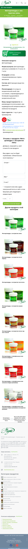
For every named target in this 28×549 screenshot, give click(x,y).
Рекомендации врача (7, 519)
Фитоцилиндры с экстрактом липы (12, 233)
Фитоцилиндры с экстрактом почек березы (12, 257)
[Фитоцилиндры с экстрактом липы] (14, 222)
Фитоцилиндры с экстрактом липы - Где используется (14, 47)
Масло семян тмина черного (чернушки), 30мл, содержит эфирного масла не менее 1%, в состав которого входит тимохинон (20, 419)
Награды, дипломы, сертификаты (9, 522)
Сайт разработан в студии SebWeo (14, 548)
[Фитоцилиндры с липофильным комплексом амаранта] (14, 344)
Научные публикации (7, 527)
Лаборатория (5, 523)
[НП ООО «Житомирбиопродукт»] (6, 2)
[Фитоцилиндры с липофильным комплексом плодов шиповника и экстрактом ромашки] (14, 395)
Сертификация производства (8, 520)
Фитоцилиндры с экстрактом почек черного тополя (13, 331)
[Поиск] (22, 3)
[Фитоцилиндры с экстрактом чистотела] (14, 270)
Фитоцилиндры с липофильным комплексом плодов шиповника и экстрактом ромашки (13, 408)
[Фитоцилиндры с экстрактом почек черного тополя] (14, 319)
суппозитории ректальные (14, 130)
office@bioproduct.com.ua (9, 469)
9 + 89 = (5, 198)
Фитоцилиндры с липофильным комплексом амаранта (12, 356)
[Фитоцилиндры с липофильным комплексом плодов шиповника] (14, 370)
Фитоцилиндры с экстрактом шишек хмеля (12, 306)
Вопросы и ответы (6, 525)
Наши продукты (7, 7)
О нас (14, 538)
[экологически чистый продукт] (9, 119)
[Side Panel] (25, 3)
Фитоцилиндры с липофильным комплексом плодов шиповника (12, 382)
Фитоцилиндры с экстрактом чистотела (13, 282)
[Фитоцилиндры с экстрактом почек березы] (14, 245)
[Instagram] (14, 545)
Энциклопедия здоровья (7, 528)
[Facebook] (11, 545)
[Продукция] (11, 419)
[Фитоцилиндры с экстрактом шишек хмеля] (14, 294)
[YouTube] (17, 545)
